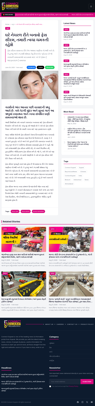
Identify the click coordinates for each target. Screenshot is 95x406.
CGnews (83, 171)
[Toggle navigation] (91, 6)
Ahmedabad (69, 184)
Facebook (31, 67)
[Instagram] (82, 402)
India (80, 176)
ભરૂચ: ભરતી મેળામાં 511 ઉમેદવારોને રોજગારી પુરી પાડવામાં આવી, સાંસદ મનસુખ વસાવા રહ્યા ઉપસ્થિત (77, 97)
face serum (26, 211)
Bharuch (67, 180)
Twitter (40, 67)
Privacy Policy (87, 324)
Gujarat (81, 167)
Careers (60, 324)
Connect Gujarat (70, 167)
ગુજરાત (66, 29)
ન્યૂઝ (12, 24)
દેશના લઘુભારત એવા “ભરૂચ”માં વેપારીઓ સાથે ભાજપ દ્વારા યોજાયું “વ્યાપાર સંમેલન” (78, 144)
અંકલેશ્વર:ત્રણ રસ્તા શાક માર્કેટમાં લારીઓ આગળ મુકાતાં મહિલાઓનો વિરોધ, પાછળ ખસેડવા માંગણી (37, 15)
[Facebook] (78, 402)
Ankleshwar (77, 180)
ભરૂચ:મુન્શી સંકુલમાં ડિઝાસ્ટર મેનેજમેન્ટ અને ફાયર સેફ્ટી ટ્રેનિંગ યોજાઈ (76, 65)
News (87, 180)
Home (7, 24)
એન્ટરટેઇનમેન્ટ (54, 356)
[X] (87, 402)
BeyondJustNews (71, 171)
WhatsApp (49, 67)
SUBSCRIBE (87, 381)
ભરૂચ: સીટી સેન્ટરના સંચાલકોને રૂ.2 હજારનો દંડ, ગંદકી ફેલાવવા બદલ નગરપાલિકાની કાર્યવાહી (75, 50)
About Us (49, 324)
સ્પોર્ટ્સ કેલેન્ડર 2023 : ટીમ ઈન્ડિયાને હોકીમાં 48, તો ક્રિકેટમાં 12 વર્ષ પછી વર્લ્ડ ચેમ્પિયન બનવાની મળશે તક (79, 131)
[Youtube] (92, 402)
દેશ (50, 347)
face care (15, 211)
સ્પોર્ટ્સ (51, 360)
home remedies (38, 211)
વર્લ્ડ (50, 352)
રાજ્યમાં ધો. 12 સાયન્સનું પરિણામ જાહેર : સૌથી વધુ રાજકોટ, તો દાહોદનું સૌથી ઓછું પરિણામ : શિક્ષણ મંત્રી (79, 119)
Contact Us (72, 324)
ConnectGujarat (70, 176)
